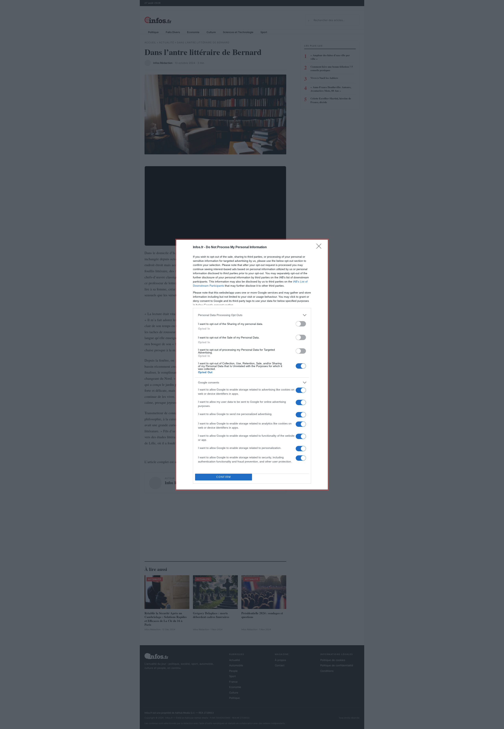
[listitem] (252, 315)
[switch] (301, 323)
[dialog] (252, 364)
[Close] (320, 247)
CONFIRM (223, 476)
